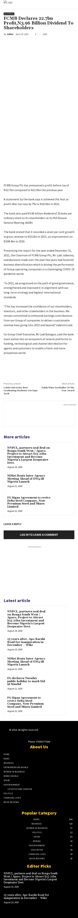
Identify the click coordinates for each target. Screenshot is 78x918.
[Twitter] (27, 42)
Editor (10, 34)
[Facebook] (18, 42)
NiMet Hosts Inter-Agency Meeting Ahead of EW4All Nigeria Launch (26, 478)
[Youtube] (66, 733)
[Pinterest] (35, 42)
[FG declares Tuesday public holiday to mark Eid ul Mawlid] (55, 683)
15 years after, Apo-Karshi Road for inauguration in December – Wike (26, 642)
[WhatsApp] (43, 42)
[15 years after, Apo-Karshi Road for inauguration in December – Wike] (55, 644)
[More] (52, 42)
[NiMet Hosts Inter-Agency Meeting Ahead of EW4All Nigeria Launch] (62, 482)
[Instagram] (47, 733)
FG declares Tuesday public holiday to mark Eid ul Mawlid (26, 681)
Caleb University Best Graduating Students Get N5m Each (20, 390)
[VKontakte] (60, 733)
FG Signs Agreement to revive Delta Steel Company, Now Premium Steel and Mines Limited (28, 502)
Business (9, 14)
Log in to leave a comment (39, 534)
